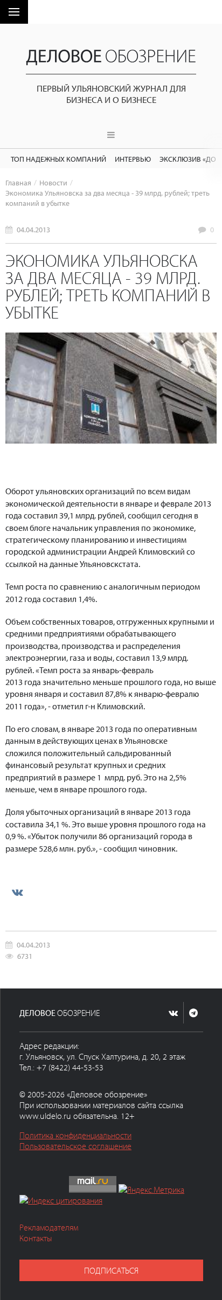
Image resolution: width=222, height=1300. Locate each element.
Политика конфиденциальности (75, 1135)
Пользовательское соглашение (75, 1145)
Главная (18, 182)
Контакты (35, 1238)
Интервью (133, 159)
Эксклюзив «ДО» (189, 159)
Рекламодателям (48, 1227)
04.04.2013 (33, 229)
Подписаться (111, 1270)
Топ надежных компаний (58, 159)
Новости (53, 182)
